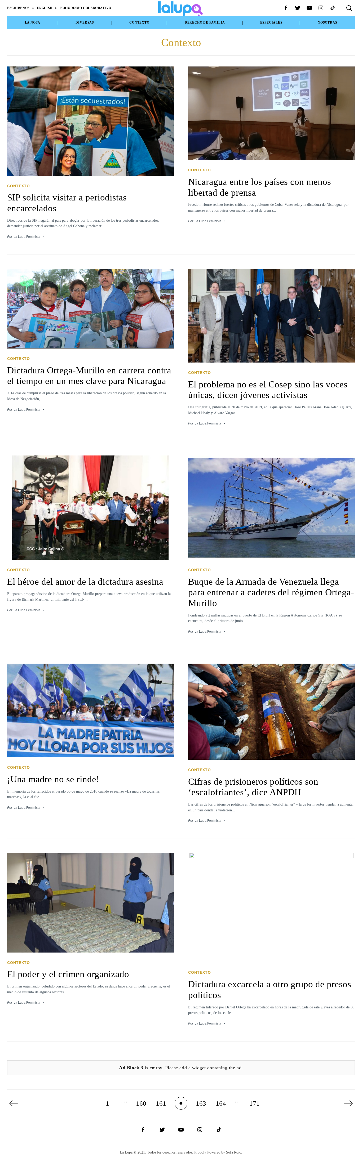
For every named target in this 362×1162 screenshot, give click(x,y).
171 (254, 1103)
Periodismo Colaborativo (85, 8)
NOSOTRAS (327, 22)
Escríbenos (18, 8)
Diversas (85, 22)
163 (201, 1103)
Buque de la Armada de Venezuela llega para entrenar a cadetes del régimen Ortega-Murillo (271, 592)
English (44, 8)
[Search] (349, 8)
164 (221, 1103)
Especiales (271, 22)
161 (161, 1103)
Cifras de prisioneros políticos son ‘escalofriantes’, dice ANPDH (253, 786)
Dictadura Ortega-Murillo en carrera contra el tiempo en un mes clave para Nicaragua (89, 375)
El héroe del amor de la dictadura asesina (85, 581)
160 (141, 1103)
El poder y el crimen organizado (68, 974)
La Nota (33, 22)
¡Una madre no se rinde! (53, 779)
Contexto (139, 22)
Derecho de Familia (205, 22)
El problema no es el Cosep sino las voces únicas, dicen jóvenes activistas (267, 389)
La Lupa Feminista (27, 236)
